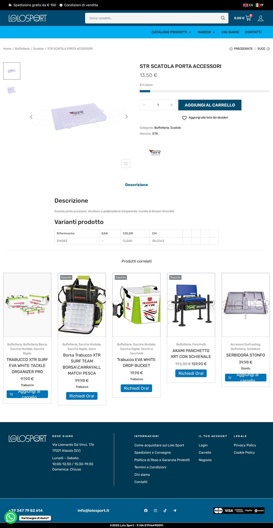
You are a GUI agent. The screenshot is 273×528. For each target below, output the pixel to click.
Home (7, 48)
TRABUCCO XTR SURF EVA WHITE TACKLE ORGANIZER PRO (27, 365)
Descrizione (136, 184)
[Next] (126, 116)
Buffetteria (22, 48)
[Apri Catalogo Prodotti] (190, 32)
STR (155, 134)
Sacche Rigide (77, 349)
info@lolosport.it (93, 510)
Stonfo (245, 368)
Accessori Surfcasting (245, 344)
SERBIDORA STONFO (245, 355)
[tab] (136, 185)
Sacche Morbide (21, 349)
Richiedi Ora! (81, 395)
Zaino (92, 349)
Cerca (223, 18)
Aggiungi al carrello (210, 105)
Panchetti (199, 344)
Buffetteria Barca (35, 344)
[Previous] (31, 116)
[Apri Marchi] (214, 32)
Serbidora (253, 349)
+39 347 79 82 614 (26, 510)
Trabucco (27, 385)
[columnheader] (77, 233)
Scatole (38, 48)
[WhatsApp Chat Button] (10, 517)
